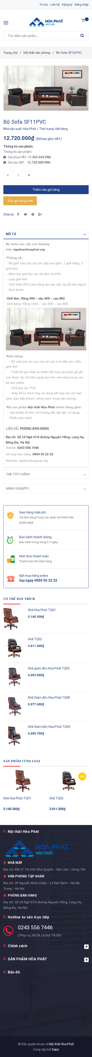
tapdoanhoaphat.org (29, 249)
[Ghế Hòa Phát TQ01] (23, 781)
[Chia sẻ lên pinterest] (33, 214)
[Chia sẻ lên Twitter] (25, 214)
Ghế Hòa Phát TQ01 (42, 610)
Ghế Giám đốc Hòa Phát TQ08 (49, 697)
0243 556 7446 (35, 927)
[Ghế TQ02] (69, 781)
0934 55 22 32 (43, 454)
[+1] (40, 214)
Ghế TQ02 (35, 639)
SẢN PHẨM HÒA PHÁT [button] (27, 959)
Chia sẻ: (8, 214)
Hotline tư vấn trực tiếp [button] (28, 917)
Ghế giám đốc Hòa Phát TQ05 (49, 668)
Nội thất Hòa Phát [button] (23, 831)
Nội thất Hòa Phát (41, 407)
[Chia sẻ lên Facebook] (18, 214)
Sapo (55, 1049)
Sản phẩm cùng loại (21, 761)
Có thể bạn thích (19, 599)
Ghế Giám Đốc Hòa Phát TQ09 (49, 727)
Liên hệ (55, 4)
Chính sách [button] (17, 946)
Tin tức (44, 4)
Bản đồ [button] (14, 972)
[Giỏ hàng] (83, 20)
